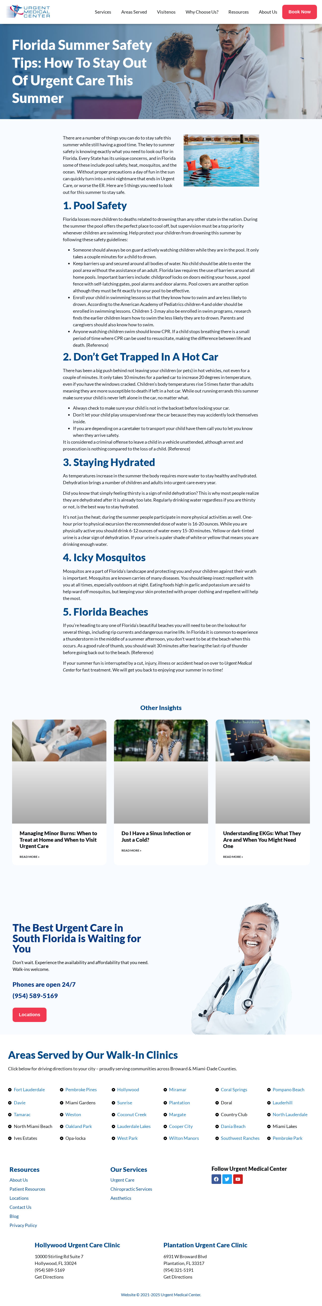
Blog (14, 1216)
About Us (268, 12)
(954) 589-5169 (35, 995)
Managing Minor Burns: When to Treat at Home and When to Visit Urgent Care (58, 839)
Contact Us (20, 1207)
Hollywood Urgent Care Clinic (77, 1245)
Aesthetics (120, 1198)
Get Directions (49, 1277)
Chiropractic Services (131, 1189)
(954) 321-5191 (178, 1270)
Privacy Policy (23, 1225)
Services (103, 12)
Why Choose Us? (202, 12)
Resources (238, 12)
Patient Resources (27, 1189)
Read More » (29, 857)
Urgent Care (122, 1180)
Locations (19, 1198)
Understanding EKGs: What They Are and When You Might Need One (262, 839)
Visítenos (166, 12)
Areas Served (134, 12)
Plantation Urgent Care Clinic (205, 1245)
